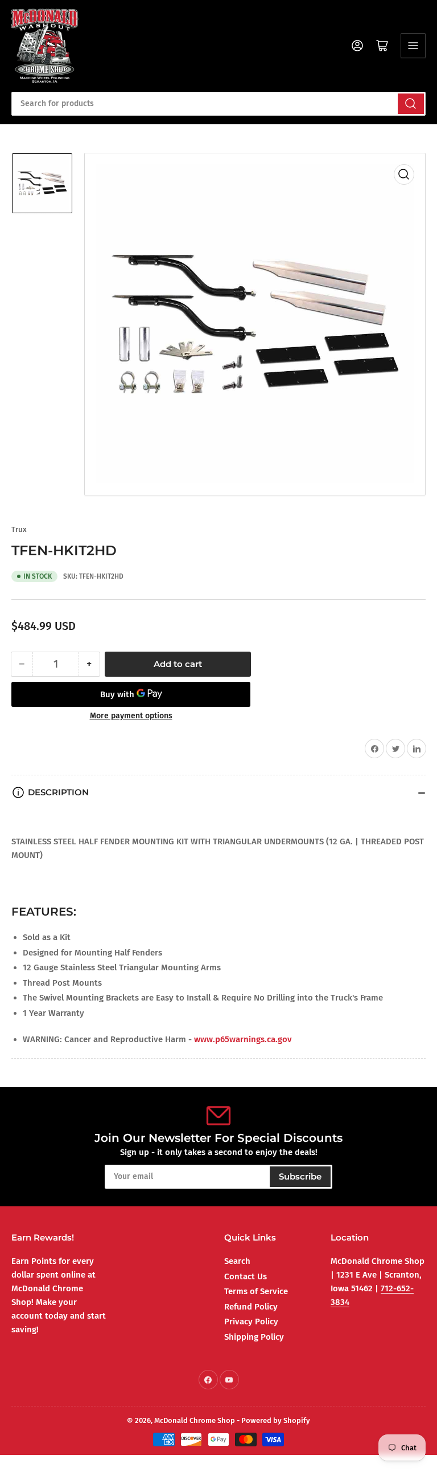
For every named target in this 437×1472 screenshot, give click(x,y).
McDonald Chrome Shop (194, 1420)
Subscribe (300, 1176)
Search (237, 1261)
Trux (19, 529)
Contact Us (245, 1276)
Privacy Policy (251, 1321)
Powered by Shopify (275, 1420)
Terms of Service (256, 1291)
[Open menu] (413, 45)
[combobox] (218, 104)
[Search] (410, 103)
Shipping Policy (254, 1337)
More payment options (131, 716)
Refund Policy (251, 1307)
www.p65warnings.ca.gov (243, 1039)
